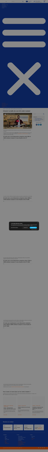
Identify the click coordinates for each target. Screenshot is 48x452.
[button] (14, 227)
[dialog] (24, 226)
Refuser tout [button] (26, 227)
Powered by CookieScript (34, 229)
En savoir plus (34, 225)
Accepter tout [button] (33, 227)
